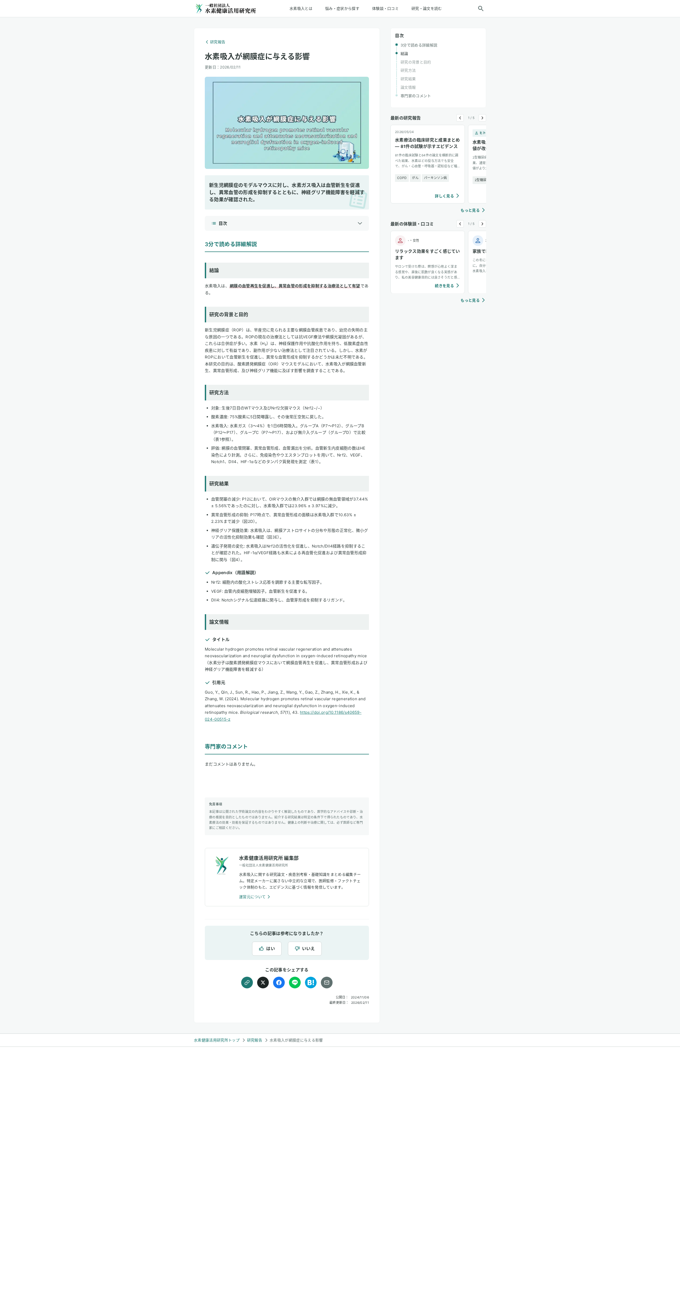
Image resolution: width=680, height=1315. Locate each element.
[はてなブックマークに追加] (311, 982)
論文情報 (408, 87)
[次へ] (482, 118)
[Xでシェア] (263, 982)
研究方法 (408, 70)
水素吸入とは (301, 8)
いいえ (308, 948)
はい (270, 948)
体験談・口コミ (385, 8)
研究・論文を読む (426, 8)
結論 (404, 53)
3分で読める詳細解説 (419, 45)
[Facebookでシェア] (279, 982)
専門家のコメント (416, 95)
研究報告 (217, 42)
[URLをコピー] (247, 982)
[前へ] (460, 118)
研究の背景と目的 (416, 62)
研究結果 (408, 78)
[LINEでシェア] (295, 982)
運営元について (252, 896)
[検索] (480, 8)
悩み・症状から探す (342, 8)
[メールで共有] (327, 982)
